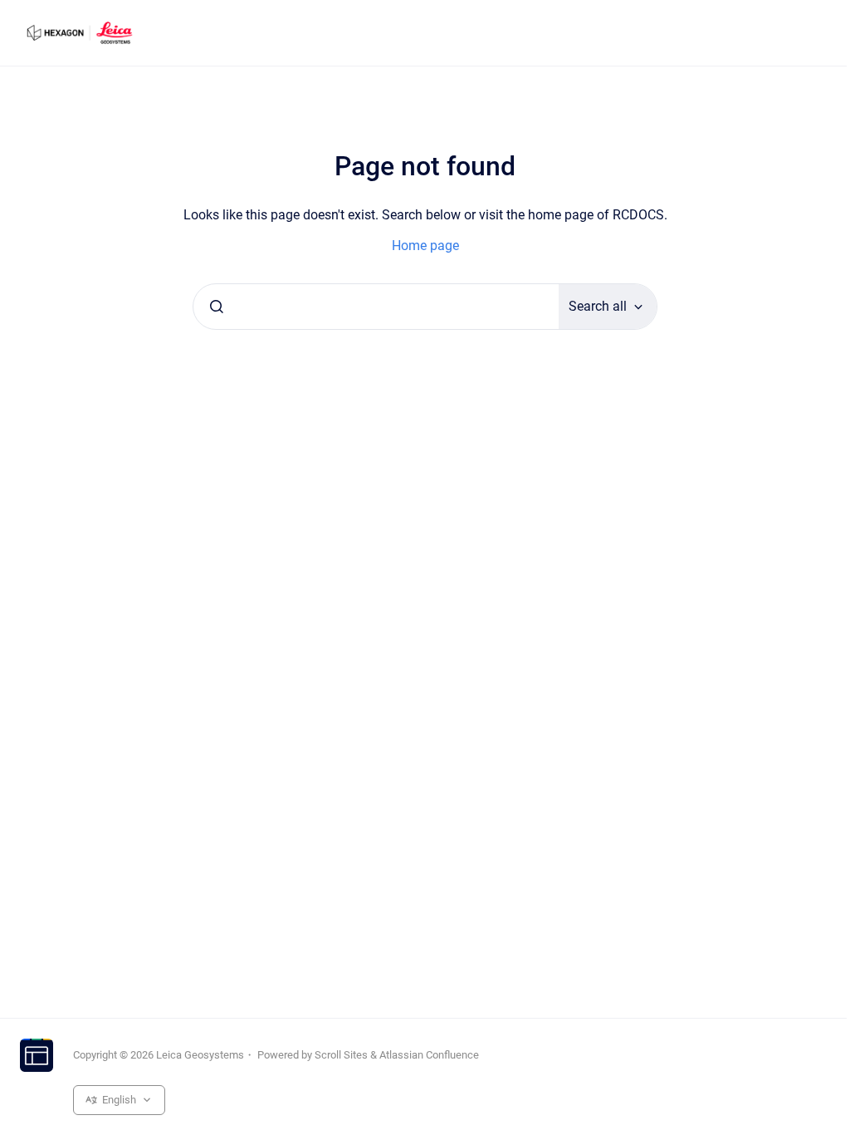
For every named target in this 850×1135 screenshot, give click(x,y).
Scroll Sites (341, 1055)
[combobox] (376, 306)
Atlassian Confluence (429, 1055)
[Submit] (216, 306)
